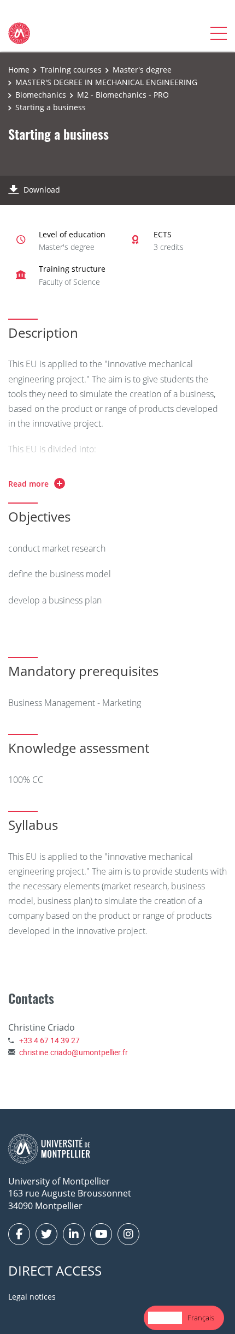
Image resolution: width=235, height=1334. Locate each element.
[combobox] (165, 1318)
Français (200, 1318)
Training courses (71, 69)
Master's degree (142, 69)
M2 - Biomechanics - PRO (123, 94)
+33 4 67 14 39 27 (49, 1040)
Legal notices (32, 1296)
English (165, 1318)
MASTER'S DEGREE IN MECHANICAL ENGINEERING (106, 82)
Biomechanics (40, 94)
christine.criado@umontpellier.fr (73, 1052)
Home (19, 69)
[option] (201, 1318)
